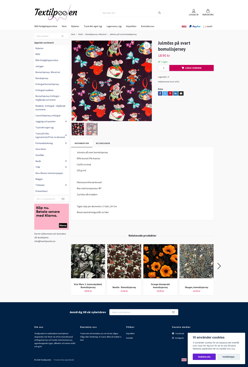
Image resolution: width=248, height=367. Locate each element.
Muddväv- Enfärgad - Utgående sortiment (50, 113)
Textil (80, 40)
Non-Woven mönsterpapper (49, 179)
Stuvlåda (39, 161)
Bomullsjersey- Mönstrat (47, 78)
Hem (64, 32)
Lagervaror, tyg (114, 32)
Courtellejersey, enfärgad (47, 121)
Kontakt (129, 344)
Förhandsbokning (44, 149)
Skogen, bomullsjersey (196, 293)
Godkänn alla (204, 357)
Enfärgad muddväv (44, 96)
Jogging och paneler (45, 127)
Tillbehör (40, 190)
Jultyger (39, 72)
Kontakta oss (147, 32)
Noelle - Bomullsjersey (124, 293)
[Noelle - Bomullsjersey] (124, 269)
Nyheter (75, 32)
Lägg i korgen (193, 73)
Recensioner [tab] (103, 149)
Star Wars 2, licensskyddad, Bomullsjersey (88, 292)
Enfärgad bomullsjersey (47, 90)
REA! (37, 60)
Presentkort (41, 196)
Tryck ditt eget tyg (93, 32)
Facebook (179, 339)
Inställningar (229, 357)
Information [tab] (82, 149)
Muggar (39, 184)
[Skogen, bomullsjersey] (197, 269)
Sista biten (40, 154)
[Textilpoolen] (63, 16)
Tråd (37, 172)
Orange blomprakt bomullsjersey (160, 292)
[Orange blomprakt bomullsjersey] (160, 268)
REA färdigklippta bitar (45, 32)
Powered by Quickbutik (64, 365)
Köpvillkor (131, 32)
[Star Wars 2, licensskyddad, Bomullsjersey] (88, 268)
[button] (219, 272)
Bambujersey (41, 84)
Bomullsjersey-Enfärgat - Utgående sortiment (48, 103)
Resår (38, 166)
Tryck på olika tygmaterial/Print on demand (50, 141)
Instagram (179, 344)
